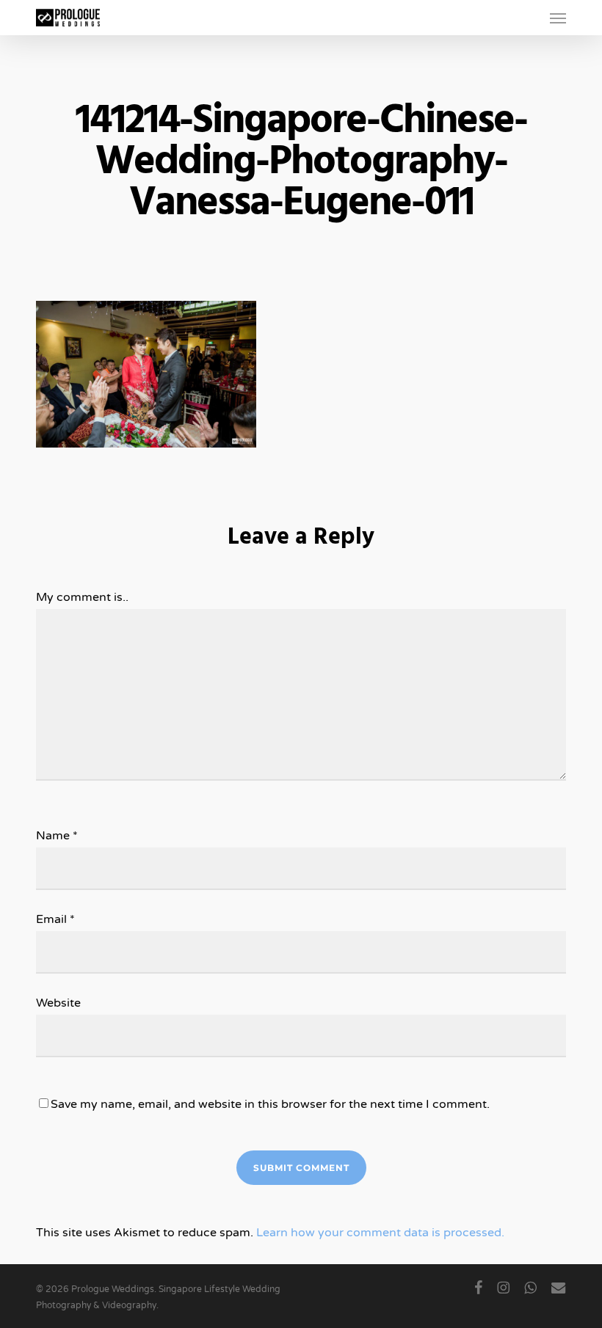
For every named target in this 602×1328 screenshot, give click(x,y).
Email (55, 919)
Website (58, 1003)
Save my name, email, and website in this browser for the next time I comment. (270, 1104)
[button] (558, 17)
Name (57, 835)
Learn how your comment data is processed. (380, 1232)
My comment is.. (82, 597)
